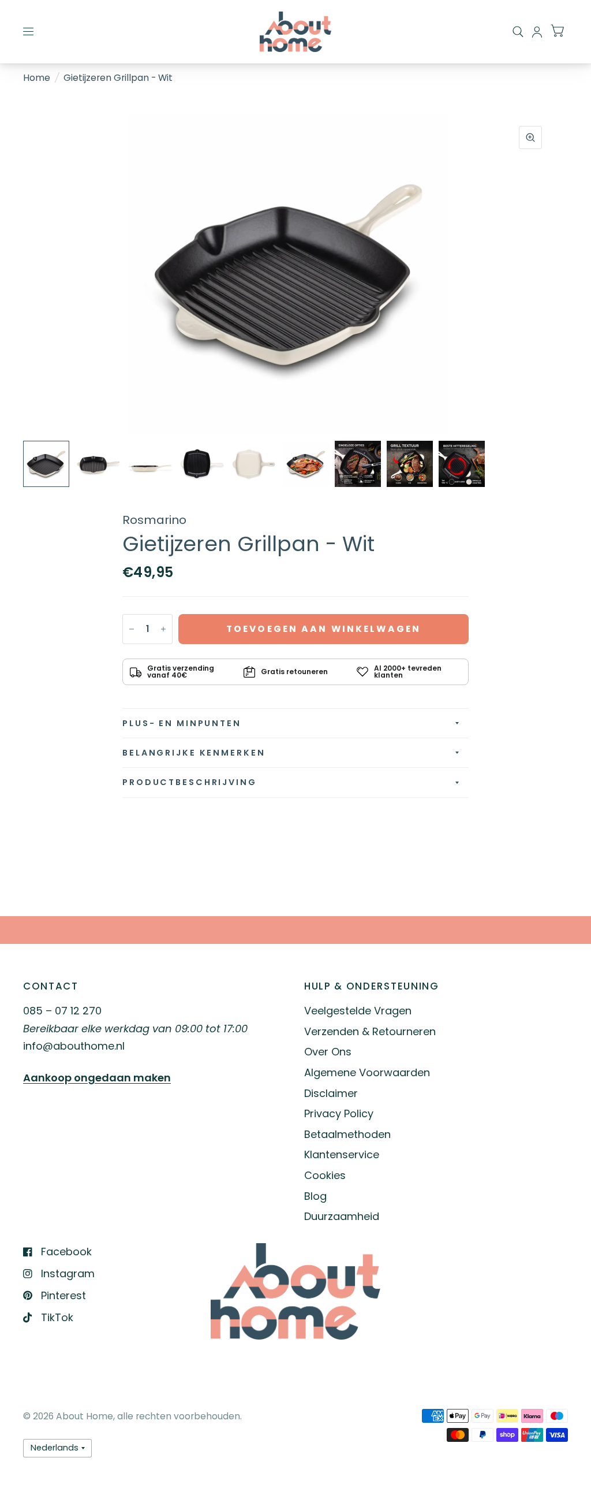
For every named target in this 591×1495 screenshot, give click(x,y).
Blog (315, 1196)
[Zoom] (530, 137)
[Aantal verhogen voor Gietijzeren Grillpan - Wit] (163, 629)
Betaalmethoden (347, 1134)
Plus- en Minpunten (181, 723)
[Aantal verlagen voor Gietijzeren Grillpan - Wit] (131, 629)
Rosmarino (154, 520)
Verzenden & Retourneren (370, 1031)
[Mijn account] (537, 32)
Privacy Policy (338, 1113)
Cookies (325, 1175)
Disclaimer (331, 1093)
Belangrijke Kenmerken (193, 752)
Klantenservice (341, 1154)
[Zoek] (518, 32)
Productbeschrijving (189, 782)
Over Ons (327, 1051)
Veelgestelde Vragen (358, 1010)
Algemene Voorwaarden (367, 1072)
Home (36, 78)
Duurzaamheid (341, 1216)
